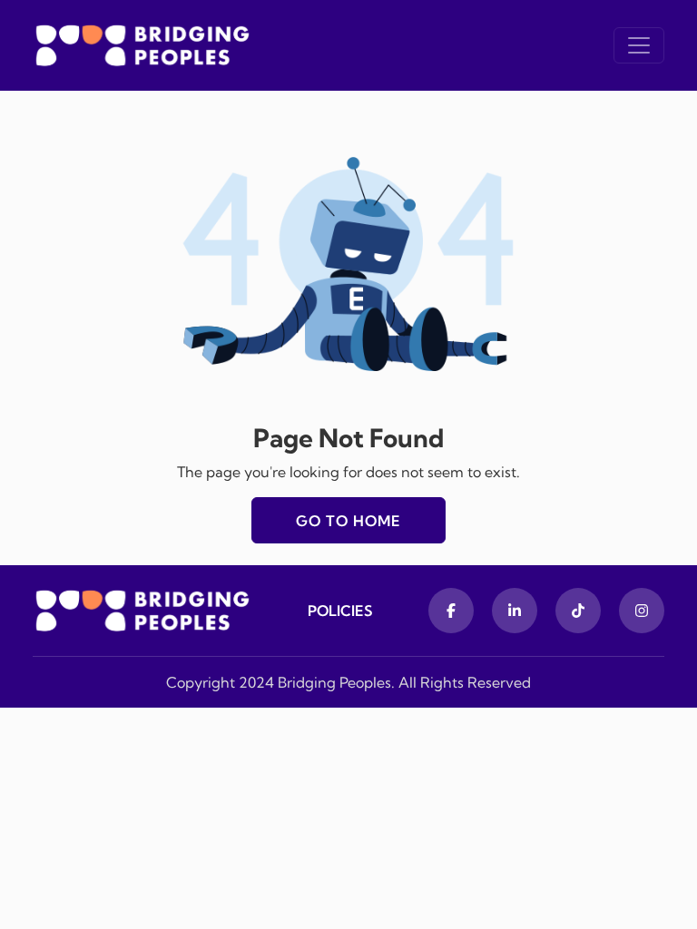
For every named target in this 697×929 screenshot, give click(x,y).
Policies (340, 610)
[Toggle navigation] (639, 45)
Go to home (348, 521)
